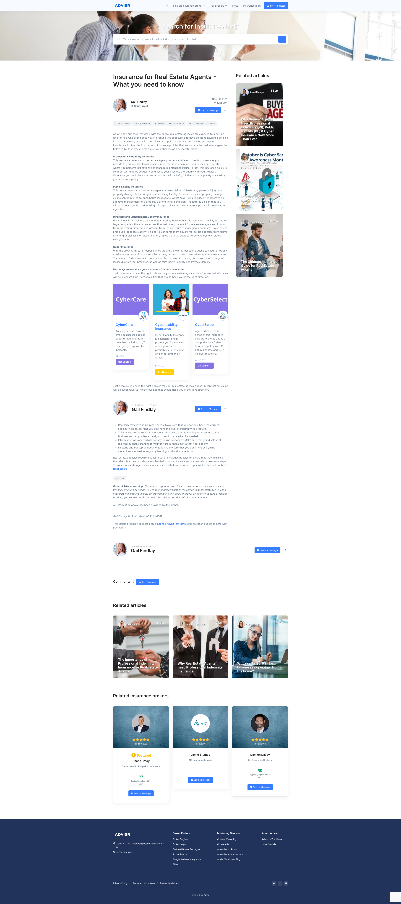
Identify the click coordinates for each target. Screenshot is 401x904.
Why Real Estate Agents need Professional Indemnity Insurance (200, 667)
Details (121, 356)
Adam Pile (132, 624)
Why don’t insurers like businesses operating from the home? (258, 667)
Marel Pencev (257, 222)
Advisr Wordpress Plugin (229, 859)
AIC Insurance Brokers (201, 760)
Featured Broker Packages (186, 849)
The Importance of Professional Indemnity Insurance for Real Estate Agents (138, 665)
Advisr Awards (180, 854)
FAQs (235, 5)
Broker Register (180, 839)
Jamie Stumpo (200, 754)
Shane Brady (141, 761)
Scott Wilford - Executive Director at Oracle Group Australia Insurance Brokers (259, 165)
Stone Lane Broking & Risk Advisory (141, 766)
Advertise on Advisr (227, 849)
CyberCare (124, 325)
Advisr (207, 894)
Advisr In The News (272, 839)
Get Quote (123, 362)
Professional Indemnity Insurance (169, 123)
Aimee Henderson (195, 624)
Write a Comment (148, 582)
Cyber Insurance (122, 123)
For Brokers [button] (217, 5)
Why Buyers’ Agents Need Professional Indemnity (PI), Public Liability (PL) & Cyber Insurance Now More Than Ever (258, 129)
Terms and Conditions (144, 883)
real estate (119, 478)
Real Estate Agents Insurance (202, 123)
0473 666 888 (124, 852)
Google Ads (223, 844)
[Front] (122, 6)
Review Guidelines (169, 883)
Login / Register (275, 5)
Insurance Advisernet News (170, 523)
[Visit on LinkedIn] (286, 883)
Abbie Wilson (253, 624)
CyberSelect (204, 325)
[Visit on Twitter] (280, 883)
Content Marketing (226, 839)
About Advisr (270, 833)
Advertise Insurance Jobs (230, 854)
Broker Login (179, 844)
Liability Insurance (142, 123)
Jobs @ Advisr (269, 844)
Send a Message (209, 110)
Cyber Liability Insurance (166, 327)
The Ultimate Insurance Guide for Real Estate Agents (259, 265)
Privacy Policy (120, 883)
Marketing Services (228, 833)
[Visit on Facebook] (274, 883)
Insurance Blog (252, 5)
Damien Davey (260, 754)
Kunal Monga (257, 92)
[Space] (122, 834)
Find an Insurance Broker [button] (187, 5)
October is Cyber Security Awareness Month (257, 200)
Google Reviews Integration (187, 859)
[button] (167, 6)
